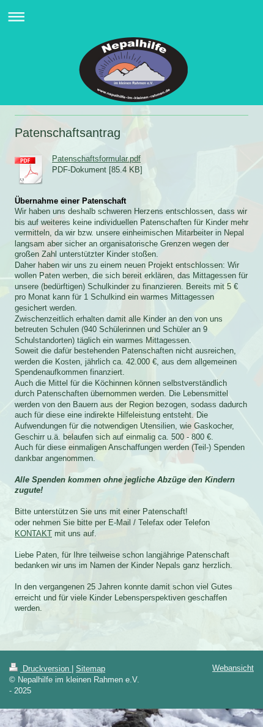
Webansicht (233, 668)
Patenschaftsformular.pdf (96, 158)
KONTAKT (33, 533)
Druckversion (46, 668)
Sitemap (90, 668)
